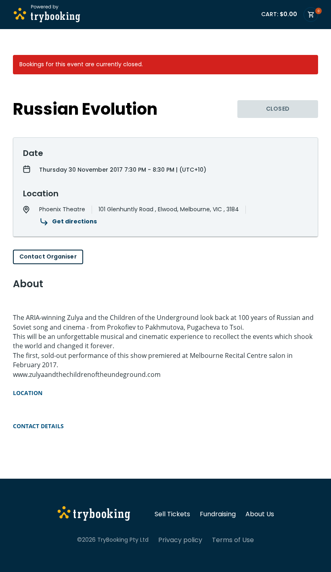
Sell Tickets (172, 514)
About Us (259, 514)
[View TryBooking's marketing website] (93, 514)
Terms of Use (233, 540)
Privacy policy (180, 540)
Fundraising (218, 514)
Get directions (74, 221)
